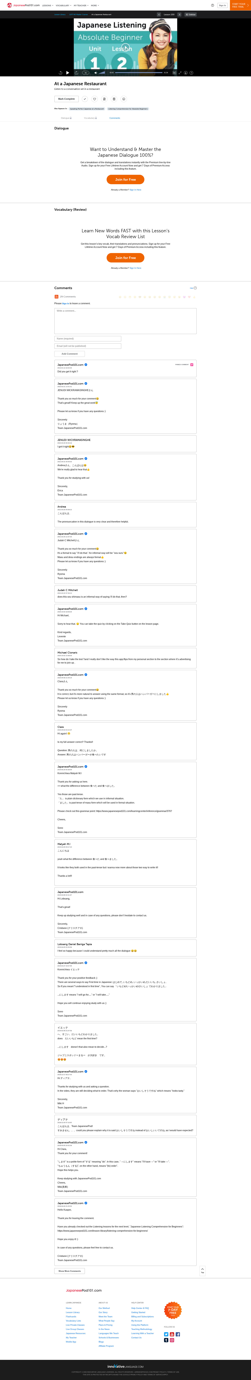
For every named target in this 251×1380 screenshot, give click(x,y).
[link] (159, 14)
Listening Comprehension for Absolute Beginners (128, 109)
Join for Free (125, 179)
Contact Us (136, 1337)
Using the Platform (139, 1325)
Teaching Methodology (141, 1329)
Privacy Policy (159, 1372)
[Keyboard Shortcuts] (191, 73)
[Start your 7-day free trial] (173, 1310)
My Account (136, 1321)
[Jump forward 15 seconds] (76, 72)
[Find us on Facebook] (178, 1334)
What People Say (106, 1321)
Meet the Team (105, 1316)
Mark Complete (66, 99)
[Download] (186, 73)
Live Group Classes (75, 1329)
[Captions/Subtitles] (174, 73)
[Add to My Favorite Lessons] (94, 99)
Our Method (104, 1308)
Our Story (103, 1312)
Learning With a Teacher (142, 1333)
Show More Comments (70, 1271)
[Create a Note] (104, 99)
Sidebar (192, 14)
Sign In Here (135, 190)
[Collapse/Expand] (125, 288)
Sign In (222, 5)
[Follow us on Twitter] (166, 1334)
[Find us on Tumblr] (166, 1340)
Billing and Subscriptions (142, 1316)
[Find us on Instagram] (172, 1340)
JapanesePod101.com (143, 1372)
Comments (115, 118)
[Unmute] (96, 73)
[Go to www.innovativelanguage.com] (125, 1366)
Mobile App (71, 1342)
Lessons (46, 5)
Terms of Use (173, 1372)
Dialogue (65, 118)
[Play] (68, 73)
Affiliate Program (106, 1346)
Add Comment (70, 354)
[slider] (102, 72)
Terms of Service (155, 1375)
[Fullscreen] (180, 73)
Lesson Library (60, 14)
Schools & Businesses (109, 1337)
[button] (212, 5)
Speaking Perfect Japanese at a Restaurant (87, 109)
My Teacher (80, 5)
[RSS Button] (56, 296)
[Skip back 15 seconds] (60, 72)
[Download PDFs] (114, 99)
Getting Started (138, 1312)
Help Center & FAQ (140, 1308)
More (94, 5)
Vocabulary (62, 5)
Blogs (101, 1342)
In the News (104, 1329)
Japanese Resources (75, 1333)
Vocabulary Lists (73, 1321)
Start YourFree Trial (238, 5)
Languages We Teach (109, 1333)
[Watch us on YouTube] (172, 1334)
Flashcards (71, 1316)
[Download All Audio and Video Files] (124, 99)
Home (68, 1308)
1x (86, 73)
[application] (125, 47)
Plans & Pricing (105, 1325)
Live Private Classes (75, 1325)
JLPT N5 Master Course (78, 14)
